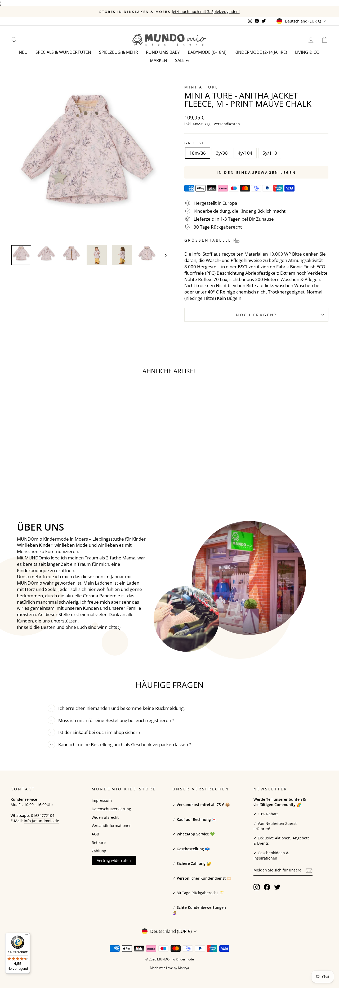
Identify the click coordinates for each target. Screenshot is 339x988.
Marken (158, 60)
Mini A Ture (201, 87)
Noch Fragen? (256, 314)
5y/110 (269, 153)
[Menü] (27, 936)
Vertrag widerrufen (114, 860)
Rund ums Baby (163, 52)
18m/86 (197, 153)
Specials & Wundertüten (63, 52)
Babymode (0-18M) (207, 52)
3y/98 (222, 153)
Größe (194, 142)
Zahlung (99, 850)
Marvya (183, 967)
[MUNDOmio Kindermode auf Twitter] (277, 887)
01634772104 (42, 815)
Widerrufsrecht (105, 817)
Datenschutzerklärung (111, 808)
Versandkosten (227, 123)
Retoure (99, 842)
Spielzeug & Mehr (118, 52)
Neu (23, 52)
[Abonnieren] (309, 870)
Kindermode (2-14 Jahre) (260, 52)
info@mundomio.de (41, 820)
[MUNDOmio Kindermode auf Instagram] (256, 887)
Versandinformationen (112, 825)
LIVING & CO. (307, 52)
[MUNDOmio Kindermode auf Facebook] (267, 887)
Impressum (102, 800)
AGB (95, 833)
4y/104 (245, 153)
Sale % (182, 60)
